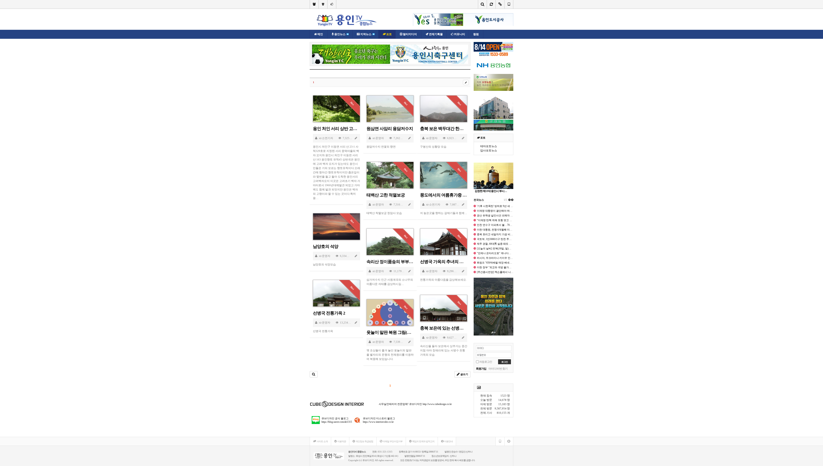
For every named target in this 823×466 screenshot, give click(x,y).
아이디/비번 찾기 (498, 368)
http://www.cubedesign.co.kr (437, 404)
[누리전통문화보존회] (314, 4)
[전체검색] (482, 4)
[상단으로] (508, 441)
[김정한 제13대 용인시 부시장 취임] (493, 176)
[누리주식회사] (323, 4)
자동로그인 (485, 361)
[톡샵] (332, 4)
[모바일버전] (509, 4)
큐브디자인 (368, 460)
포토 (482, 137)
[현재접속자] (500, 4)
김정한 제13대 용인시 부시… (491, 191)
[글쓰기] (466, 82)
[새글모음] (491, 4)
